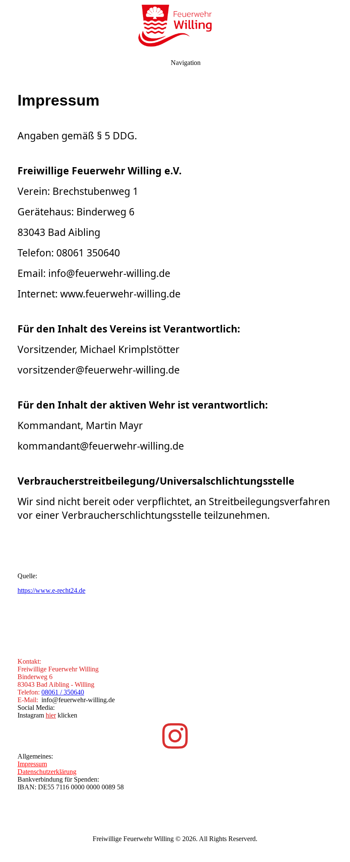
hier (51, 715)
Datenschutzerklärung (47, 771)
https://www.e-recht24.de (51, 590)
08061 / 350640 (62, 692)
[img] (175, 25)
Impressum (32, 764)
